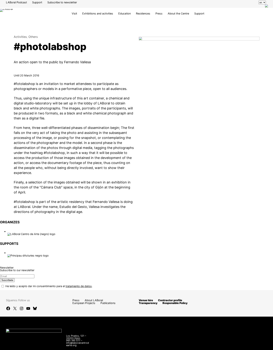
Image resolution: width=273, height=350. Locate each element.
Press (158, 13)
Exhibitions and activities (97, 13)
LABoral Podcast (16, 2)
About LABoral (94, 300)
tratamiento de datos (79, 286)
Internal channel (179, 345)
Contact (160, 345)
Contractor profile (170, 300)
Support (37, 2)
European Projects (83, 303)
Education (124, 13)
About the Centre (178, 13)
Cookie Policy (245, 345)
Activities (20, 37)
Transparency (148, 303)
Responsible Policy (175, 303)
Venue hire (146, 300)
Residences (143, 13)
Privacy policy (223, 345)
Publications (108, 303)
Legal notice (202, 345)
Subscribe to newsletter (62, 2)
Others (33, 37)
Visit (74, 13)
